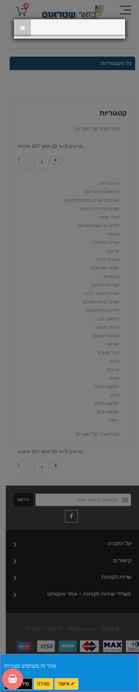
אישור (64, 683)
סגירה (43, 683)
